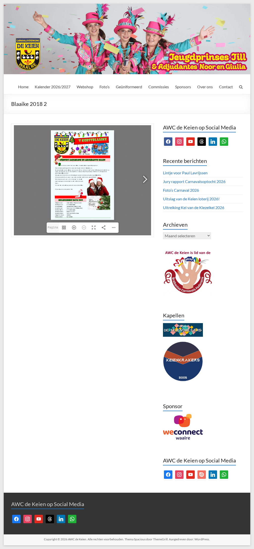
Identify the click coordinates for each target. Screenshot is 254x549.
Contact (226, 86)
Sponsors (183, 86)
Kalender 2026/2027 (52, 86)
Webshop (85, 86)
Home (23, 86)
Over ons (205, 86)
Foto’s (104, 86)
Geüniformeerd (129, 86)
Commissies (158, 86)
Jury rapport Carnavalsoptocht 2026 (194, 181)
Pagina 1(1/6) (53, 229)
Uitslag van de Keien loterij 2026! (191, 198)
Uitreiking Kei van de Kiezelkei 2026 (193, 207)
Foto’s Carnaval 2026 (181, 190)
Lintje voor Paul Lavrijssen (185, 172)
